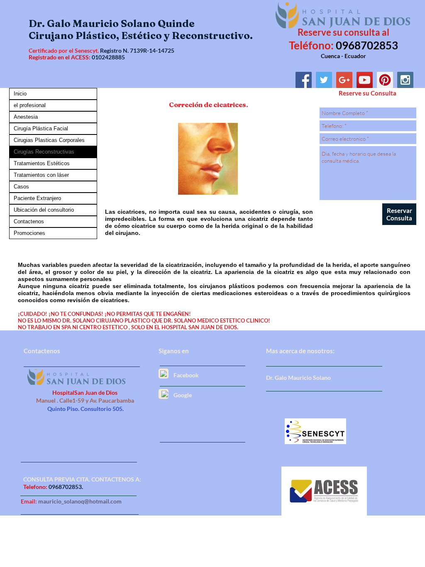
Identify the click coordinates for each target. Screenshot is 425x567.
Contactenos (29, 221)
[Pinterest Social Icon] (385, 80)
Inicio (20, 93)
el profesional (30, 105)
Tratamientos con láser (41, 175)
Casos (21, 186)
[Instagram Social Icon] (405, 80)
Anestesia (26, 117)
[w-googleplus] (164, 394)
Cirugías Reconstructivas (44, 152)
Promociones (29, 233)
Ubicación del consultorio (44, 210)
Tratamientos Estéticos (42, 163)
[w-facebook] (163, 373)
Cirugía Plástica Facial (41, 128)
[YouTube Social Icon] (365, 80)
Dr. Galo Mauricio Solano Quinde (112, 23)
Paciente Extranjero (37, 198)
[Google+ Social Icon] (344, 80)
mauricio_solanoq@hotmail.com (80, 501)
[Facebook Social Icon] (304, 80)
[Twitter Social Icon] (324, 80)
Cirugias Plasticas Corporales (49, 140)
